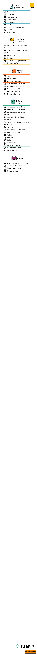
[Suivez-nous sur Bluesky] (28, 646)
